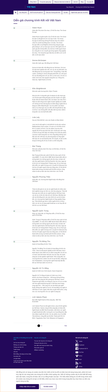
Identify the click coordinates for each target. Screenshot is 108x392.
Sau (65, 325)
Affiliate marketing (39, 350)
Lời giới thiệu (17, 358)
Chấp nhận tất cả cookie (27, 386)
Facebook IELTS (83, 348)
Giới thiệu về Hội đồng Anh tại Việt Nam (23, 338)
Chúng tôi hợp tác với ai (40, 343)
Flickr (80, 359)
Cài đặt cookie (48, 386)
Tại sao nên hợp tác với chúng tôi (43, 341)
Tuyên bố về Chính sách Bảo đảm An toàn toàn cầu (23, 361)
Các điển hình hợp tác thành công (43, 345)
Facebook (81, 345)
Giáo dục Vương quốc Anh (53, 12)
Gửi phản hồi (17, 356)
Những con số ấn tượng (20, 345)
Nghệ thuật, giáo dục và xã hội (79, 12)
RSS (80, 363)
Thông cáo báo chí (19, 347)
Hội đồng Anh (18, 6)
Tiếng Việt (33, 2)
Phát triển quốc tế (39, 347)
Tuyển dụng (17, 349)
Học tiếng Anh (23, 12)
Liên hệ (75, 2)
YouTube (81, 352)
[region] (54, 380)
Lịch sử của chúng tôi (19, 342)
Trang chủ (15, 12)
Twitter (80, 341)
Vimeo (80, 355)
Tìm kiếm (93, 2)
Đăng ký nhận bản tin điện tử (62, 2)
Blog (82, 2)
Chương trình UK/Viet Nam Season (85, 7)
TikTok (80, 366)
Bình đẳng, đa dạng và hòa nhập (22, 354)
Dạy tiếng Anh (70, 7)
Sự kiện (66, 12)
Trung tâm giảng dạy (45, 2)
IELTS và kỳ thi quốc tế (36, 12)
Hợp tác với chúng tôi (40, 337)
